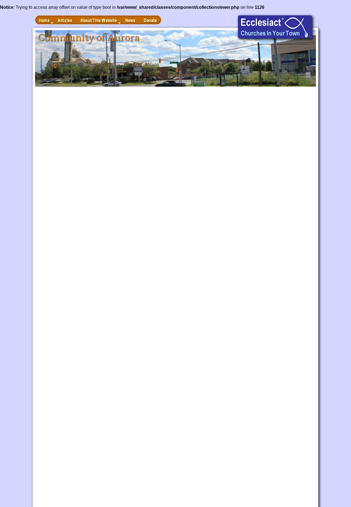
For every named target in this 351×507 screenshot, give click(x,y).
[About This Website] (99, 19)
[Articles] (65, 19)
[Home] (44, 19)
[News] (130, 19)
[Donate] (150, 19)
